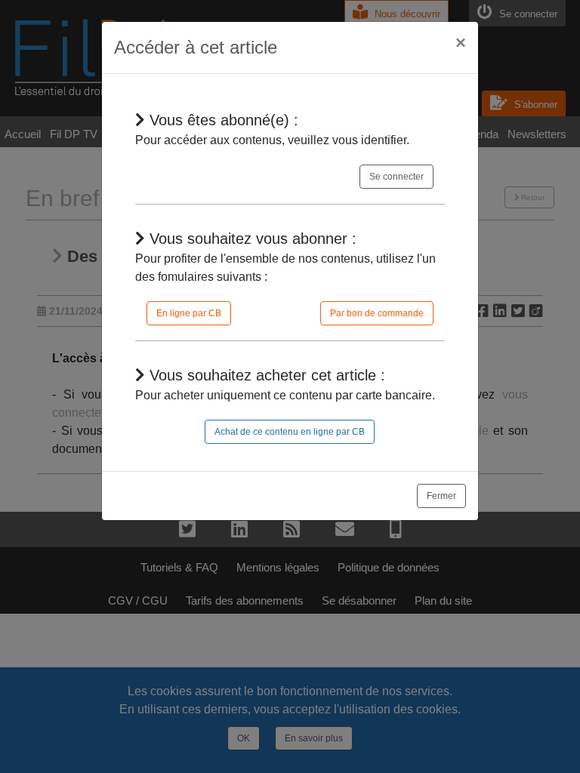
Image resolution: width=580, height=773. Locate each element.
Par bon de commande (377, 313)
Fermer (441, 496)
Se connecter (396, 176)
